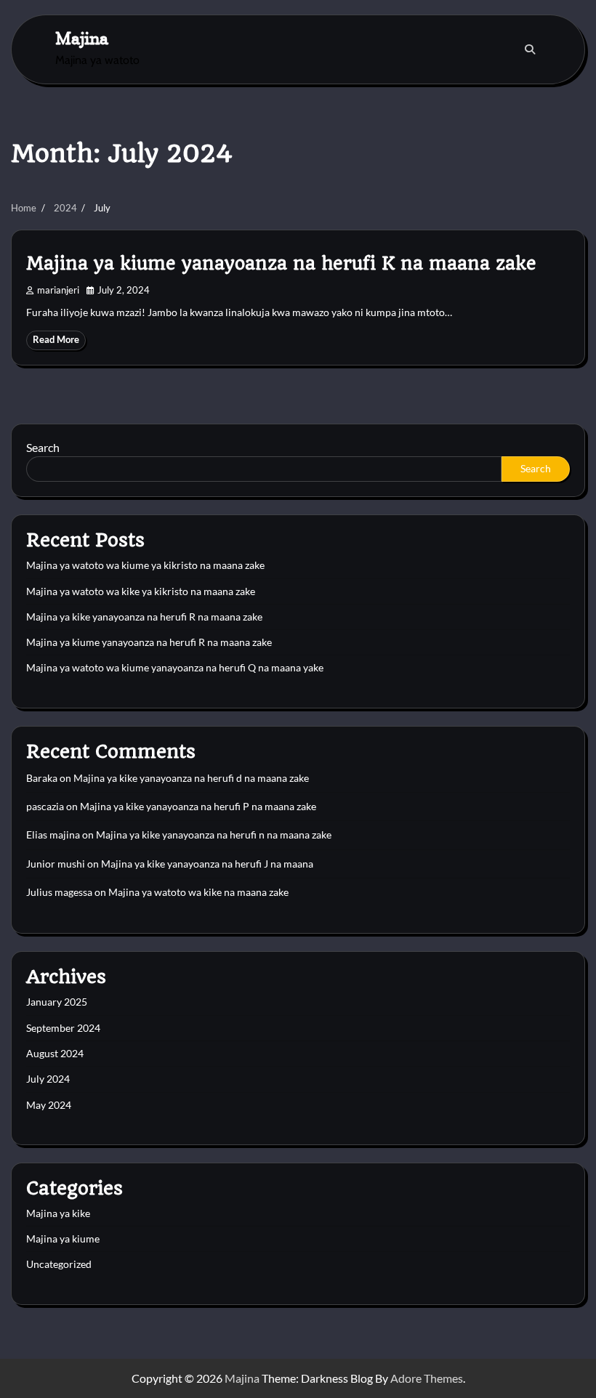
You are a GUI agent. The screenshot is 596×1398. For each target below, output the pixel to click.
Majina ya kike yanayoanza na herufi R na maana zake (144, 617)
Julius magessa (59, 892)
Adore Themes (426, 1378)
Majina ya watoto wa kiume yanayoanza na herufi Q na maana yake (174, 668)
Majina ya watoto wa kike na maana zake (198, 892)
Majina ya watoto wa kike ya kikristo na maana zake (140, 591)
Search (43, 447)
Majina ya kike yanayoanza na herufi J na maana (207, 864)
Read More (56, 339)
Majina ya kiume (63, 1239)
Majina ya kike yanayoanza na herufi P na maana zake (198, 806)
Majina (81, 38)
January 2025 (56, 1002)
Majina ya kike (58, 1213)
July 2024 (48, 1079)
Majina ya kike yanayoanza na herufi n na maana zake (213, 835)
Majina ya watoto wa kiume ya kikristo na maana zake (145, 565)
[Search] (530, 49)
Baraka (41, 778)
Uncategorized (59, 1264)
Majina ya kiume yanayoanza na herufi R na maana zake (149, 642)
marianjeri (58, 290)
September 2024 (63, 1028)
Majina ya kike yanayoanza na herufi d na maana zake (191, 778)
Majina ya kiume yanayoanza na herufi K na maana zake (281, 264)
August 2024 (55, 1053)
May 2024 (48, 1105)
